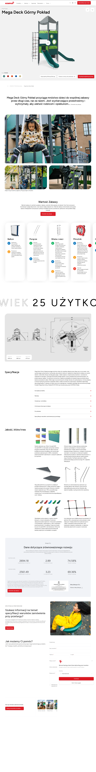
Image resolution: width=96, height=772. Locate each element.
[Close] (92, 661)
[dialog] (48, 386)
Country (61, 671)
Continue (76, 678)
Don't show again (76, 683)
